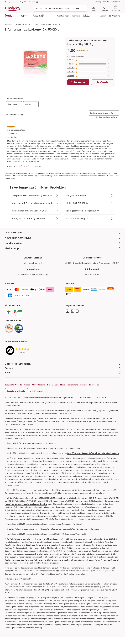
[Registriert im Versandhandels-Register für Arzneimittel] (17, 313)
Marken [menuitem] (103, 16)
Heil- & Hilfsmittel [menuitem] (87, 16)
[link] (9, 328)
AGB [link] (34, 385)
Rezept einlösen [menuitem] (8, 15)
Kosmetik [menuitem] (76, 16)
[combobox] (60, 8)
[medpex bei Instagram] (72, 311)
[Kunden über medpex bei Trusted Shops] (18, 350)
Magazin (23, 2)
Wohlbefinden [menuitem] (63, 16)
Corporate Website (13, 385)
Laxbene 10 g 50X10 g (22, 24)
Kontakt (83, 385)
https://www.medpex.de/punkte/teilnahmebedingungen (75, 529)
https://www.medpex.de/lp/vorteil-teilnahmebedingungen (93, 453)
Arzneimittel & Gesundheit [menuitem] (38, 16)
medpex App (33, 2)
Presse (27, 385)
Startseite (8, 24)
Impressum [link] (94, 385)
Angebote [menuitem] (116, 16)
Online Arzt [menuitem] (24, 16)
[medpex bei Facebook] (67, 311)
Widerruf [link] (41, 385)
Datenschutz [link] (52, 385)
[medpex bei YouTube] (77, 311)
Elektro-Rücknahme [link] (69, 385)
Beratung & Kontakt (102, 2)
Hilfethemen (115, 2)
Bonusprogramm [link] (11, 2)
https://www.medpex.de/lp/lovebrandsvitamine (26, 504)
